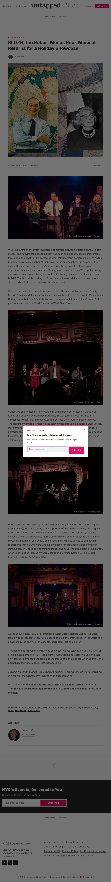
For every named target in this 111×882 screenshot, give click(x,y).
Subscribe (76, 450)
